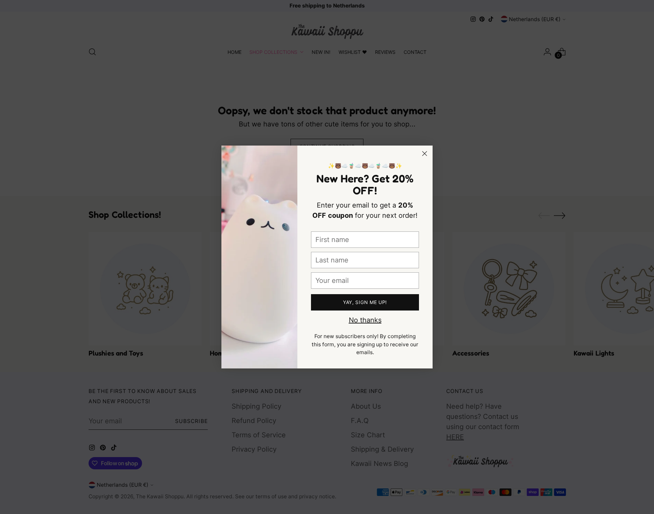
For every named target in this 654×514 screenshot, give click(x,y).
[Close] (424, 153)
